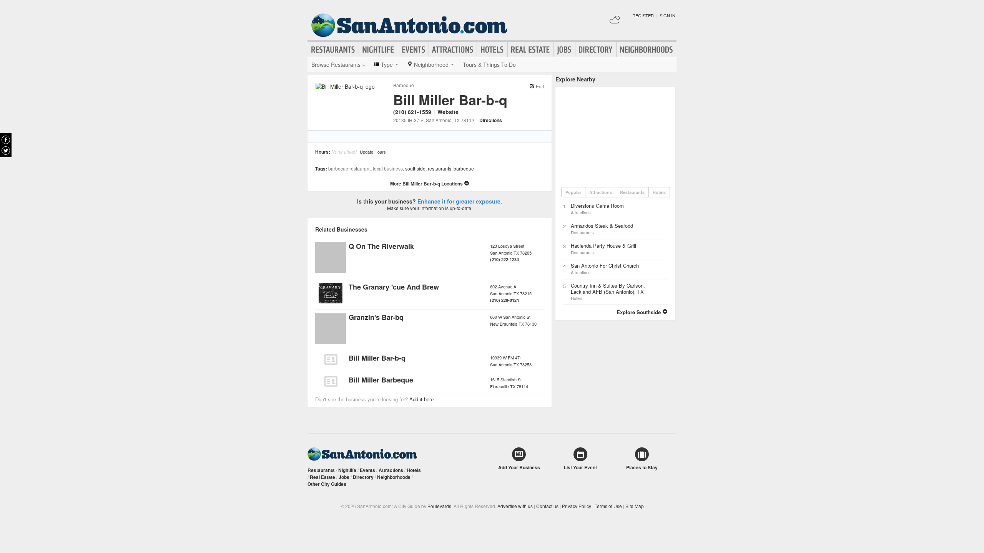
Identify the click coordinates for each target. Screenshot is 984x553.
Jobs (564, 50)
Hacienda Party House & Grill (603, 245)
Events (413, 50)
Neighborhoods (646, 50)
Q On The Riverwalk (381, 246)
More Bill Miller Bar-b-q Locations (427, 183)
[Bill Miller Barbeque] (330, 381)
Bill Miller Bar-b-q (377, 358)
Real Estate (531, 50)
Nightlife (378, 50)
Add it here (421, 399)
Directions (490, 120)
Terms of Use (608, 506)
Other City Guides (327, 483)
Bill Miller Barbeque (381, 380)
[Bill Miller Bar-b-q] (330, 359)
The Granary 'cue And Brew (394, 287)
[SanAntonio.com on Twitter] (6, 150)
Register (643, 15)
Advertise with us (515, 506)
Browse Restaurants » (338, 64)
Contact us (547, 506)
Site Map (634, 506)
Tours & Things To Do (489, 64)
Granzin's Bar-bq (376, 317)
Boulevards (439, 506)
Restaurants (333, 50)
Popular (573, 192)
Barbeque (403, 85)
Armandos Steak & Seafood (602, 225)
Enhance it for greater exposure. (459, 201)
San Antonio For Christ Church (605, 265)
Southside (415, 168)
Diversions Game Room (597, 205)
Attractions (453, 50)
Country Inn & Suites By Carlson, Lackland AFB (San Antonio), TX (608, 288)
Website (448, 112)
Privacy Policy (576, 506)
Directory (595, 50)
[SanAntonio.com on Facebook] (6, 140)
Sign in (667, 15)
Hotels (492, 50)
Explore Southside (639, 312)
